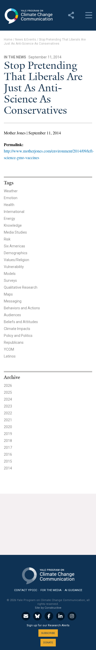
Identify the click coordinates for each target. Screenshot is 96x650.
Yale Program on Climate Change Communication (28, 16)
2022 (8, 413)
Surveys (10, 280)
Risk (7, 239)
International (14, 212)
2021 (8, 420)
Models (10, 274)
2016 (8, 454)
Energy (9, 218)
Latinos (10, 356)
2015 (8, 461)
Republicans (14, 342)
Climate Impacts (17, 329)
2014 (8, 468)
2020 (8, 427)
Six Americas (14, 246)
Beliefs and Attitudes (21, 322)
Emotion (10, 198)
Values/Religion (16, 260)
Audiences (12, 315)
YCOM (9, 349)
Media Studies (15, 232)
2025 (8, 392)
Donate (48, 642)
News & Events (25, 39)
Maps (8, 294)
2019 (8, 434)
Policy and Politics (18, 336)
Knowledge (13, 225)
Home (8, 39)
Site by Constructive (48, 607)
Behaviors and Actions (22, 308)
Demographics (15, 253)
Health (9, 205)
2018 (8, 441)
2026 (8, 386)
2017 (8, 447)
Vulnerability (14, 267)
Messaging (13, 301)
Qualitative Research (20, 287)
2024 (8, 399)
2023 (8, 406)
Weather (11, 191)
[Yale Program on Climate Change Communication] (48, 574)
